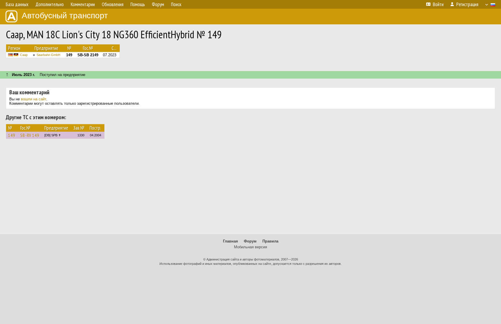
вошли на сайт (33, 99)
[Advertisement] (250, 189)
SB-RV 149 (29, 135)
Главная (230, 241)
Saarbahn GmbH (48, 55)
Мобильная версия (250, 247)
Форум (250, 241)
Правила (270, 241)
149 (11, 135)
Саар (24, 55)
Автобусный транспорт (65, 15)
